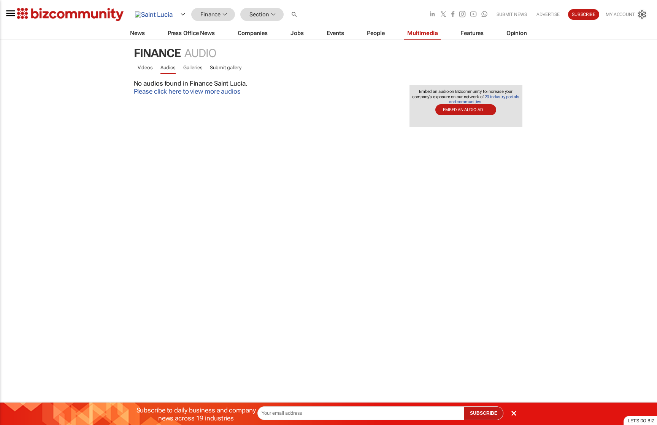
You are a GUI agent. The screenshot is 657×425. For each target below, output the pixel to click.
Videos (145, 67)
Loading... (14, 363)
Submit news (512, 14)
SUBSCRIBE (483, 413)
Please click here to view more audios (187, 91)
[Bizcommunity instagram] (462, 15)
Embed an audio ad (462, 109)
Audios (168, 67)
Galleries (192, 67)
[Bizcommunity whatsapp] (484, 15)
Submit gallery (225, 67)
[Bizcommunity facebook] (453, 15)
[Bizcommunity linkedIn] (432, 15)
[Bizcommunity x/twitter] (443, 15)
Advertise (548, 14)
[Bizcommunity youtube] (473, 15)
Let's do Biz (641, 420)
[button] (295, 15)
